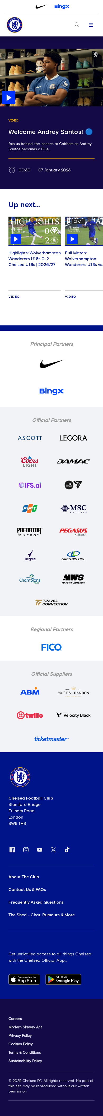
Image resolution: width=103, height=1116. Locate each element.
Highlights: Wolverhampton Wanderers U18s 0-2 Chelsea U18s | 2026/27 (34, 259)
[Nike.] (41, 6)
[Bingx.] (61, 6)
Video (14, 296)
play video (10, 51)
